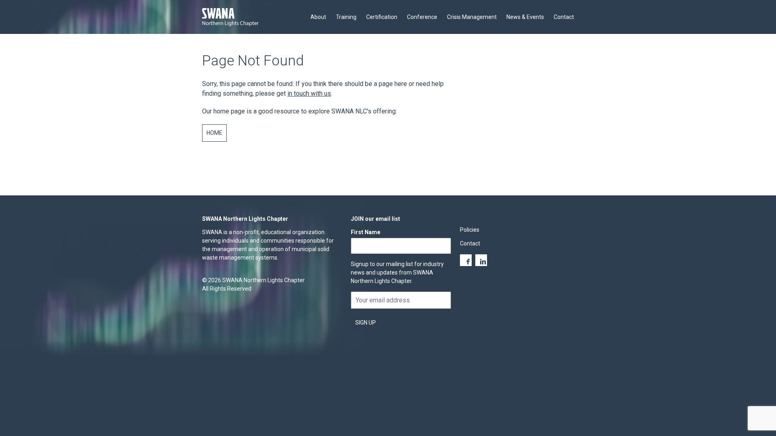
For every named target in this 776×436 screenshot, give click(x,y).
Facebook (466, 260)
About (318, 17)
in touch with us (309, 93)
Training (346, 17)
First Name (365, 232)
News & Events (525, 17)
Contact (564, 17)
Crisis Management (472, 17)
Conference (422, 17)
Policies (469, 229)
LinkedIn (481, 260)
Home (214, 133)
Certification (381, 17)
